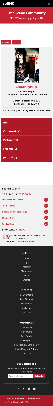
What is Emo (27, 327)
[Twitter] (29, 389)
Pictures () (10, 140)
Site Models (26, 303)
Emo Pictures (26, 299)
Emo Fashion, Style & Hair (26, 344)
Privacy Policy (33, 398)
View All (27, 194)
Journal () (10, 157)
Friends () (10, 148)
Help (26, 275)
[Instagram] (41, 18)
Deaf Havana (29, 241)
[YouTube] (34, 389)
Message (6, 42)
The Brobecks (8, 205)
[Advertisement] (26, 32)
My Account (26, 271)
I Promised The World (12, 199)
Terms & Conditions (14, 398)
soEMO (9, 4)
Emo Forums (26, 308)
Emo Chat (26, 312)
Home (26, 258)
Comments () (12, 131)
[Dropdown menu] (49, 3)
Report (16, 42)
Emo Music (26, 331)
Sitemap (26, 279)
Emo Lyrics (26, 340)
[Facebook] (23, 389)
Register (27, 266)
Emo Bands (26, 336)
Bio (5, 122)
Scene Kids (26, 353)
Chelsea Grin (8, 217)
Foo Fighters (8, 224)
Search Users (26, 294)
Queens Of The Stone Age (14, 211)
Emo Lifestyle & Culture (26, 349)
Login (26, 262)
